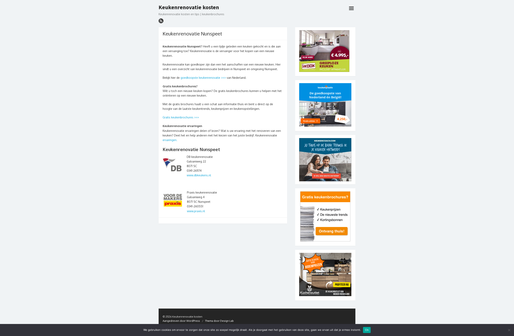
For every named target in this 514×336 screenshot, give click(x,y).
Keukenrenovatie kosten (189, 7)
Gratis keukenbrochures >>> (181, 117)
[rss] (161, 20)
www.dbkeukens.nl (199, 175)
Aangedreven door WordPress (181, 320)
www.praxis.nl (196, 211)
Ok (367, 329)
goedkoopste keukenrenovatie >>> (203, 77)
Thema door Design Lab (219, 320)
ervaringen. (170, 140)
